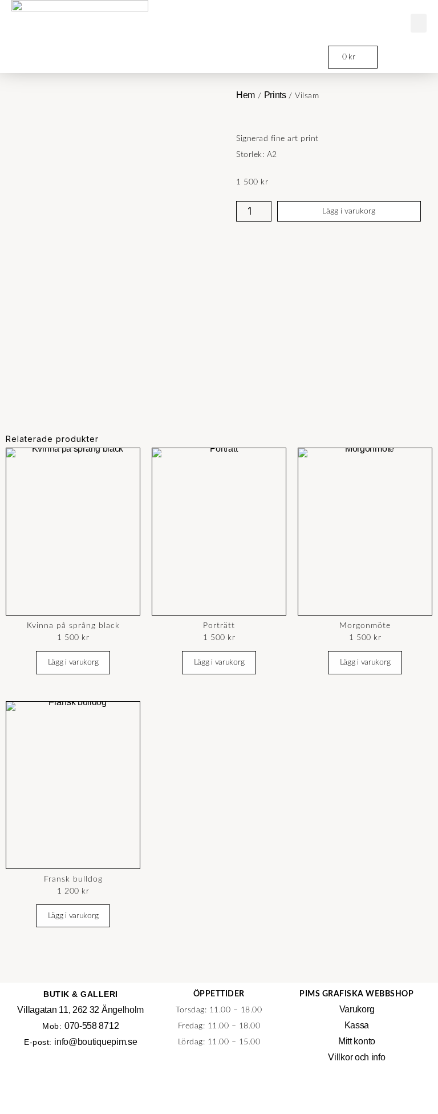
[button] (419, 23)
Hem (245, 95)
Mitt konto (356, 1041)
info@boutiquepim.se (95, 1042)
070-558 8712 (91, 1026)
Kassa (357, 1025)
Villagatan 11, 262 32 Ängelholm (80, 1010)
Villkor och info (356, 1057)
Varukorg (357, 1009)
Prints (275, 95)
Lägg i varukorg (348, 211)
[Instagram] (356, 1094)
